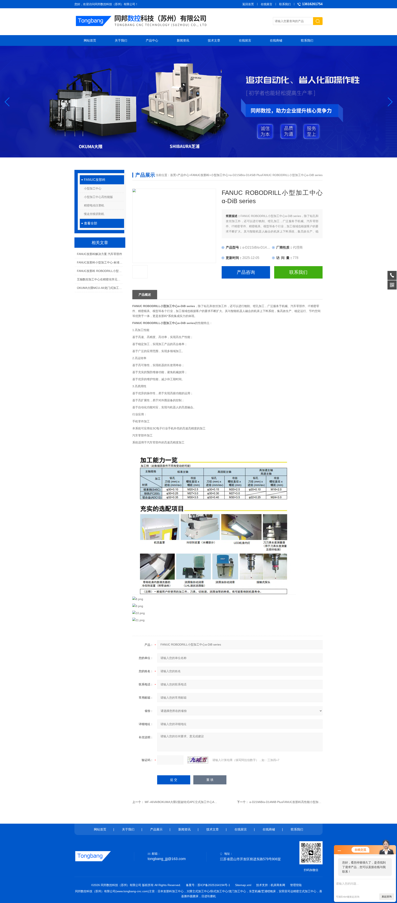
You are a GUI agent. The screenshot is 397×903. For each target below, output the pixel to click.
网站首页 (90, 40)
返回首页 (248, 4)
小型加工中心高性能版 (98, 197)
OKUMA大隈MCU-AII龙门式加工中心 (100, 287)
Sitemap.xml (243, 885)
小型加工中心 (92, 188)
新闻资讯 (183, 40)
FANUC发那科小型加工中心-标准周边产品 (100, 262)
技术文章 (214, 40)
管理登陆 (296, 885)
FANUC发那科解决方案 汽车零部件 (99, 254)
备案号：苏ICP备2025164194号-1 (208, 885)
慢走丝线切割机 (94, 214)
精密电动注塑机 (94, 205)
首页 (173, 175)
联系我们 (285, 4)
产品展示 (156, 829)
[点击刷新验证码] (198, 760)
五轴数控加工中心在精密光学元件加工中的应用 (100, 279)
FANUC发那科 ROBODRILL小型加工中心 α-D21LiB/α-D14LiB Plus (100, 271)
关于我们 (121, 40)
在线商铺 (276, 40)
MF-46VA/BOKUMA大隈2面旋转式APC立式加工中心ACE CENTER (188, 802)
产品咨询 (246, 272)
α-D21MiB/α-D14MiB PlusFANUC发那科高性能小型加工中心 (288, 802)
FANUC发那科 (94, 179)
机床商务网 (278, 885)
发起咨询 (387, 896)
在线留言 (266, 4)
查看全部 (90, 223)
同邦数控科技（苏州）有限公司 (115, 4)
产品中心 (152, 40)
